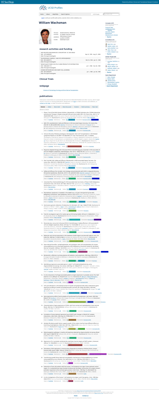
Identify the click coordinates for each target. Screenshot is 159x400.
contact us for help (45, 103)
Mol (73, 293)
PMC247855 (94, 379)
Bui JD (89, 125)
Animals (95, 329)
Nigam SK (61, 327)
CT (94, 119)
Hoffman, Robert (113, 68)
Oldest (49, 107)
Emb (80, 329)
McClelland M (80, 278)
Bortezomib (108, 33)
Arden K (66, 278)
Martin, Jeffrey (112, 66)
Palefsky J (87, 183)
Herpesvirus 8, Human (111, 35)
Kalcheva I (47, 280)
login (74, 101)
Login (42, 18)
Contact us (85, 395)
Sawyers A (92, 278)
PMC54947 (93, 361)
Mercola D (57, 280)
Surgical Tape (109, 27)
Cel (71, 329)
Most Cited (57, 107)
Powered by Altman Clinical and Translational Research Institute (140, 2)
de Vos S (53, 298)
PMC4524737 (82, 249)
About (48, 14)
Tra (82, 252)
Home (42, 14)
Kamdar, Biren (111, 80)
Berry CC (84, 276)
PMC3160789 (57, 217)
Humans (85, 119)
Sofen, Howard (112, 52)
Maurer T (75, 126)
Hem (71, 157)
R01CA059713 (47, 60)
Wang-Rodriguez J (92, 276)
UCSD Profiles (55, 7)
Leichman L (65, 228)
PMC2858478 (75, 230)
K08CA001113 (47, 66)
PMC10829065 (91, 117)
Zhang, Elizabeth (112, 84)
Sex (96, 354)
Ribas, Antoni (112, 64)
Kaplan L (79, 196)
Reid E (51, 198)
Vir (70, 381)
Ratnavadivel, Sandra (113, 82)
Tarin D (52, 280)
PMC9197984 (83, 128)
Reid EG (62, 125)
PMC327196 (78, 280)
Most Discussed (67, 107)
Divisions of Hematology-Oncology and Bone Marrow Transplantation (60, 90)
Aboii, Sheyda (111, 77)
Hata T (62, 207)
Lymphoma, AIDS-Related (110, 29)
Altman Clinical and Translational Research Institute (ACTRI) (89, 390)
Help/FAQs (55, 14)
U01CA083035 (48, 54)
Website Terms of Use (98, 393)
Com (75, 241)
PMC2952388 (91, 239)
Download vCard (64, 39)
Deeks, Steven (112, 70)
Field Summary (85, 107)
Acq (76, 354)
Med (73, 219)
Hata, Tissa (111, 50)
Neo (70, 119)
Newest (43, 107)
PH (96, 219)
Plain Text (95, 107)
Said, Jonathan (112, 48)
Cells (88, 119)
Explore (109, 37)
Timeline (76, 107)
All (74, 146)
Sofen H (79, 207)
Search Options (65, 14)
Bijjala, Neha (111, 79)
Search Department (112, 86)
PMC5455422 (51, 187)
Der (71, 210)
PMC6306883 (88, 176)
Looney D (87, 173)
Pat (83, 293)
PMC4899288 (51, 199)
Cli (76, 302)
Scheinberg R (72, 207)
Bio (71, 320)
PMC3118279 (71, 208)
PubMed (50, 119)
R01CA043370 (47, 71)
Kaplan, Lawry (112, 46)
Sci (70, 282)
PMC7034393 (72, 165)
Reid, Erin (111, 44)
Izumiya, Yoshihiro (113, 61)
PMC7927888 (76, 155)
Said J (63, 239)
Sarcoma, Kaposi (110, 32)
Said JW (46, 269)
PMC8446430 (61, 144)
